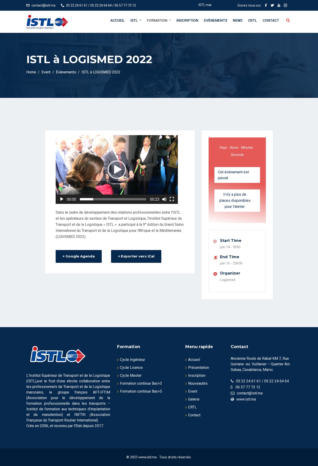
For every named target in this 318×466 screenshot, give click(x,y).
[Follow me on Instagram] (285, 5)
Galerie (194, 399)
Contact (271, 20)
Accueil (117, 20)
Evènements (215, 20)
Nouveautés (198, 383)
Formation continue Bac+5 (141, 391)
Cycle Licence (131, 367)
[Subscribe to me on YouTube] (279, 5)
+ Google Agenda (79, 256)
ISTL (134, 20)
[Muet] (164, 199)
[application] (117, 169)
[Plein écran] (171, 199)
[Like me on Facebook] (265, 5)
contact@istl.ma (43, 5)
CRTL (252, 20)
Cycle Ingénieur (132, 359)
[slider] (113, 199)
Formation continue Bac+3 (141, 383)
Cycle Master (131, 375)
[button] (117, 169)
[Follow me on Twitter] (272, 5)
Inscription (187, 20)
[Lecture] (61, 199)
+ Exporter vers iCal (136, 256)
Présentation (198, 367)
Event (192, 391)
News (237, 20)
